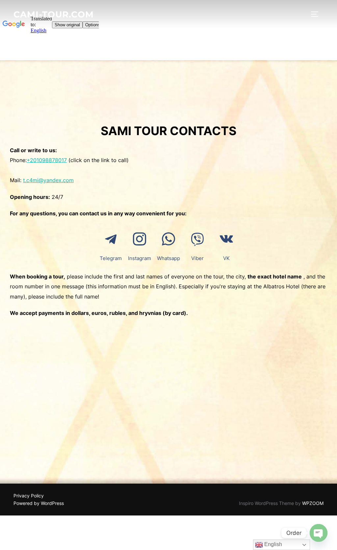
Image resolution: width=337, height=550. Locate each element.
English (272, 544)
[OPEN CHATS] (318, 533)
